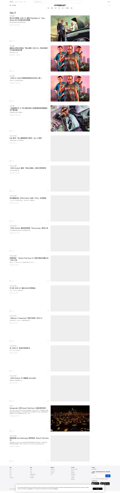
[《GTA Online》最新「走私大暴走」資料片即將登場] (70, 178)
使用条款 (102, 478)
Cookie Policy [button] (30, 488)
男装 (31, 469)
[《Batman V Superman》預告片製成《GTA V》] (70, 328)
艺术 (55, 8)
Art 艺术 (11, 405)
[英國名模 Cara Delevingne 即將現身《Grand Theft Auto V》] (70, 448)
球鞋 (52, 8)
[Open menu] (10, 5)
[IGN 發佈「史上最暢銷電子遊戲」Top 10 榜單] (70, 148)
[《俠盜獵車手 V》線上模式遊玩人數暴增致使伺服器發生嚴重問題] (70, 118)
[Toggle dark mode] (110, 5)
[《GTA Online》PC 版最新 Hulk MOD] (70, 388)
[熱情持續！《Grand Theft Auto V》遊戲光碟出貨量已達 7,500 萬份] (70, 268)
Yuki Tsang (12, 264)
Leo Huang (13, 24)
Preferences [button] (56, 488)
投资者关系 (73, 474)
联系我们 (73, 479)
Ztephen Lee (13, 446)
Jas (11, 142)
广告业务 (73, 476)
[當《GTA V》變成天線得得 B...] (70, 358)
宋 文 (11, 292)
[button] (32, 40)
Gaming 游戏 (12, 15)
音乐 (63, 8)
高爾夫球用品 (32, 474)
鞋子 (10, 471)
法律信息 (73, 477)
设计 (59, 8)
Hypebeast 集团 (74, 469)
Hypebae (52, 472)
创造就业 (73, 472)
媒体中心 (73, 471)
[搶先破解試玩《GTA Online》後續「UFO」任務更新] (70, 208)
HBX (51, 474)
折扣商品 (32, 477)
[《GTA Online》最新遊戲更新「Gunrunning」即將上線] (70, 238)
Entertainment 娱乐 (13, 135)
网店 (72, 8)
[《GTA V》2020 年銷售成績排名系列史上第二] (70, 88)
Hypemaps (53, 471)
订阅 (108, 475)
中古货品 (32, 476)
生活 (31, 472)
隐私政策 (106, 478)
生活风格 (67, 8)
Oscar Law (12, 172)
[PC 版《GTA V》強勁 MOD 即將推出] (70, 298)
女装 (31, 471)
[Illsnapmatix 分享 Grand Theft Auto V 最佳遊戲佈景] (70, 418)
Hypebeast (53, 469)
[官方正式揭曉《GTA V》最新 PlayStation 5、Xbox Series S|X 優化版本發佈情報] (70, 28)
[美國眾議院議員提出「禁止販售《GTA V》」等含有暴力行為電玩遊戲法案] (70, 58)
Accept (97, 488)
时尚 (48, 8)
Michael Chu (13, 54)
